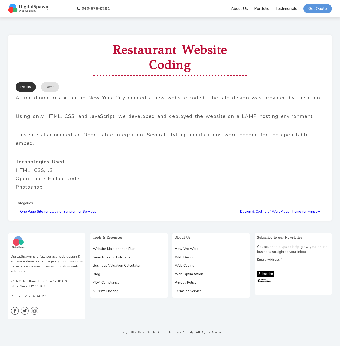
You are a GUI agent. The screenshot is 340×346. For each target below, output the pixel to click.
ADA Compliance (106, 282)
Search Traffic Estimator (112, 257)
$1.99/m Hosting (105, 291)
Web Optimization (189, 274)
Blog (96, 274)
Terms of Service (188, 291)
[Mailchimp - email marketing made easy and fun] (264, 282)
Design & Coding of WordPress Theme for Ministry (282, 211)
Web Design (184, 257)
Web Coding (184, 265)
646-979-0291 (95, 9)
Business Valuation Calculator (117, 265)
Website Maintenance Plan (114, 248)
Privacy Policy (185, 282)
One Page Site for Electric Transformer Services (56, 211)
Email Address (269, 259)
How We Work (186, 248)
